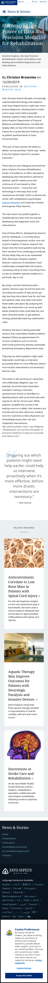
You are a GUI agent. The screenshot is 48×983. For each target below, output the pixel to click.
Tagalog (6, 888)
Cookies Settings (24, 968)
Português (30, 888)
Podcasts (6, 855)
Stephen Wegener (11, 202)
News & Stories (18, 11)
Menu (21, 2)
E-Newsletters (9, 838)
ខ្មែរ (14, 916)
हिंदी (34, 912)
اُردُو (17, 912)
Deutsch (33, 904)
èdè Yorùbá (8, 900)
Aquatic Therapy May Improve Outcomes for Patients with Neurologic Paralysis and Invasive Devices (21, 685)
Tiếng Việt (18, 892)
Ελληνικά (16, 908)
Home (5, 834)
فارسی (26, 912)
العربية (23, 904)
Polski (5, 908)
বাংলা (18, 900)
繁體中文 (27, 884)
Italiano (6, 892)
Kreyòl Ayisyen (9, 904)
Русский (17, 888)
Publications (8, 842)
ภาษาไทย (6, 912)
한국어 (36, 900)
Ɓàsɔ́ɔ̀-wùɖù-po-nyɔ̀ (11, 896)
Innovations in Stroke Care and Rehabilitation (21, 773)
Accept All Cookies (24, 975)
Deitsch (6, 916)
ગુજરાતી (28, 908)
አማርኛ (16, 884)
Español (6, 884)
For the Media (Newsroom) (15, 851)
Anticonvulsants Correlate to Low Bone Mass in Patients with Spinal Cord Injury (23, 586)
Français (38, 884)
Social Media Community (14, 846)
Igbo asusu (29, 896)
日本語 (26, 900)
